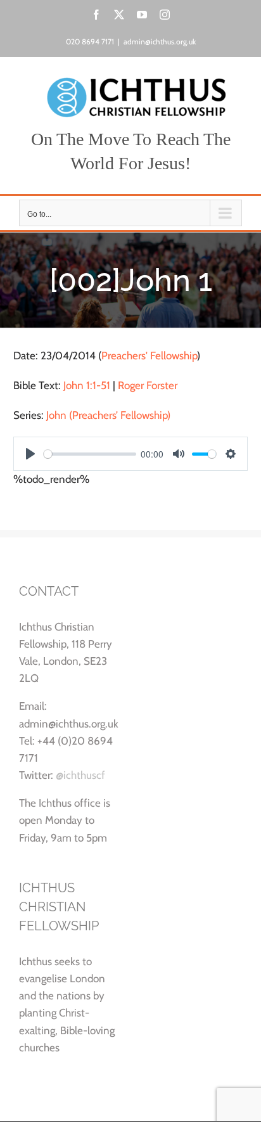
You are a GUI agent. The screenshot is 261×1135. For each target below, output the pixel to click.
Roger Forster (147, 385)
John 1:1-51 (86, 385)
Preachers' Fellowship (149, 355)
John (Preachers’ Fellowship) (108, 415)
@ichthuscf (80, 775)
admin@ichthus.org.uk (160, 41)
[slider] (90, 454)
